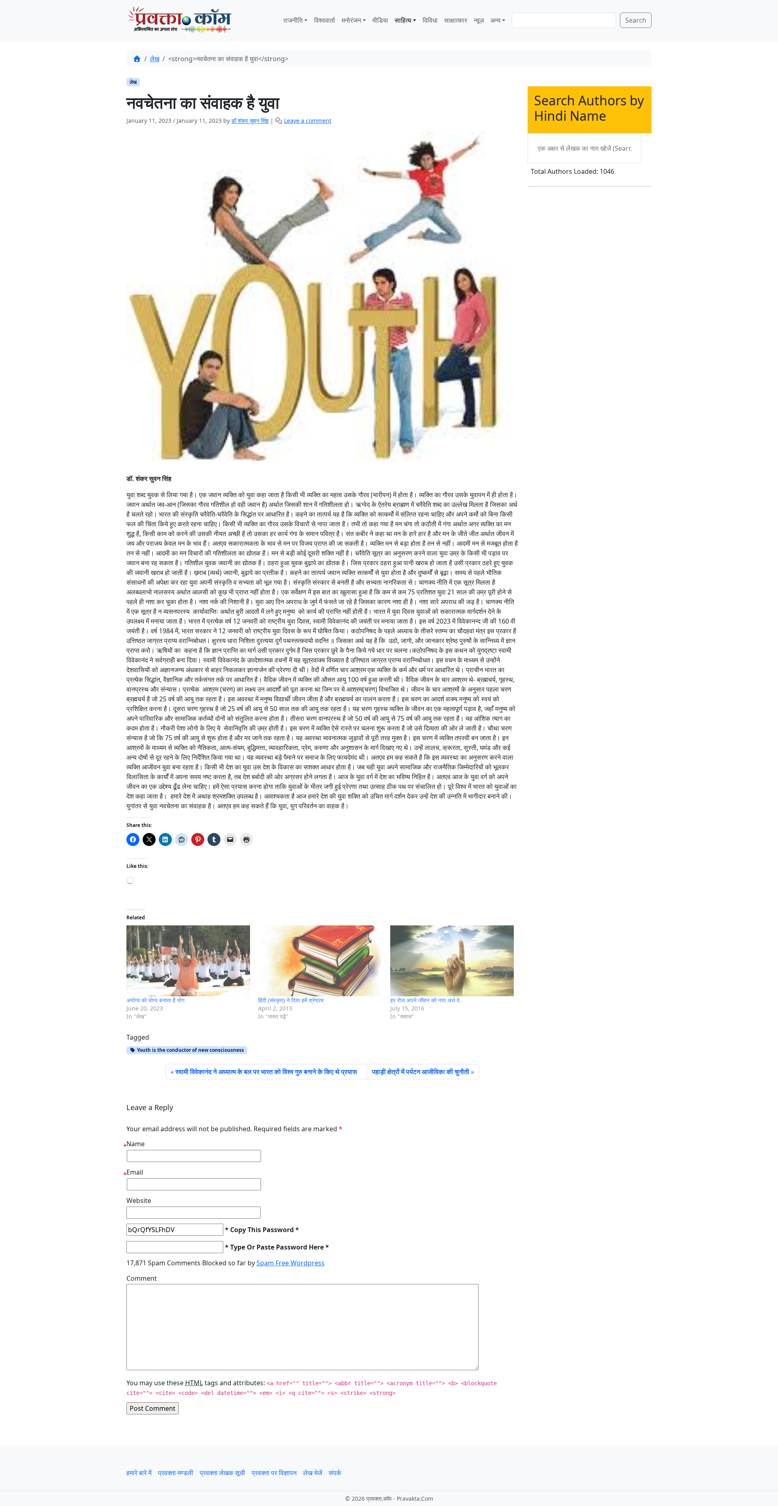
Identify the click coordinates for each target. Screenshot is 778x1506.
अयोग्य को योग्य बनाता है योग (155, 1000)
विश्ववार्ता (324, 20)
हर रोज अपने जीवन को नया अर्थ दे (425, 1000)
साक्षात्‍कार (455, 20)
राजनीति (293, 20)
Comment (141, 1278)
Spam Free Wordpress (290, 1262)
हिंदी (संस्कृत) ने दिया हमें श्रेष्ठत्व (291, 1000)
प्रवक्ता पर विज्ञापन (274, 1472)
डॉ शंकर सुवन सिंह (250, 120)
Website (138, 1200)
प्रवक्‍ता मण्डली (175, 1472)
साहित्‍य (403, 20)
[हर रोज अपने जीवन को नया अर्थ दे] (452, 960)
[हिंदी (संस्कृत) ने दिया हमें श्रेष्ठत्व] (320, 960)
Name (135, 1143)
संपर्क (335, 1472)
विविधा (430, 20)
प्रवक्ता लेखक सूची (222, 1472)
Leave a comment (307, 120)
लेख (154, 58)
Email (134, 1172)
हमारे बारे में (139, 1472)
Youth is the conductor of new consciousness (190, 1050)
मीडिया (380, 20)
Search (635, 20)
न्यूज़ (479, 20)
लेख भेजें (312, 1472)
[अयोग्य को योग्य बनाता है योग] (188, 960)
